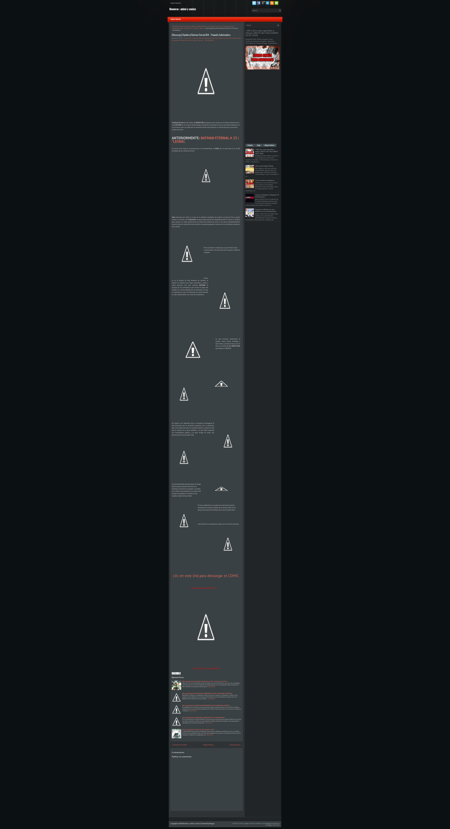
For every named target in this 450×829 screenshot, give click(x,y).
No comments (209, 40)
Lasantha (258, 823)
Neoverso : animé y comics (182, 9)
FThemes (241, 823)
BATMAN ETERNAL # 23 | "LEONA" (205, 140)
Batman (194, 26)
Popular (250, 145)
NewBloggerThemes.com (272, 825)
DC (221, 26)
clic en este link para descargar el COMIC (206, 575)
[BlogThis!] (175, 673)
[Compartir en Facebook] (179, 673)
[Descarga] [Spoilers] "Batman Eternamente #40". (198, 729)
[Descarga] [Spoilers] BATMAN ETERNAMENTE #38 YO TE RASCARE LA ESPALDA (207, 693)
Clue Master (211, 26)
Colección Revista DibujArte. (265, 181)
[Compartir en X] (177, 673)
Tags (258, 145)
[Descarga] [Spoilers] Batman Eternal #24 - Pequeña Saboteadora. (201, 35)
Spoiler (196, 28)
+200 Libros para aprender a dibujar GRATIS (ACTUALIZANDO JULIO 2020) (262, 33)
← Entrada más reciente (179, 745)
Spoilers (202, 28)
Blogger (211, 824)
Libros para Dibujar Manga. (264, 166)
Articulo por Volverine (184, 26)
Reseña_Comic (188, 28)
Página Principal (176, 3)
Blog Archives (269, 145)
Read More (212, 686)
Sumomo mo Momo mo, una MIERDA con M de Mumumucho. (266, 210)
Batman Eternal (202, 26)
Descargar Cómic (228, 26)
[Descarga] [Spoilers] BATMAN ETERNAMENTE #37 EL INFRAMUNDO (203, 717)
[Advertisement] (262, 107)
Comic (218, 26)
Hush (181, 28)
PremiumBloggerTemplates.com (270, 823)
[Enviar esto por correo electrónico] (173, 673)
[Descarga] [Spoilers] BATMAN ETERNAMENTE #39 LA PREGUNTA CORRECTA (206, 705)
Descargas (175, 28)
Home (174, 26)
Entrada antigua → (236, 745)
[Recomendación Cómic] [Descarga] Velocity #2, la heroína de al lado (204, 681)
